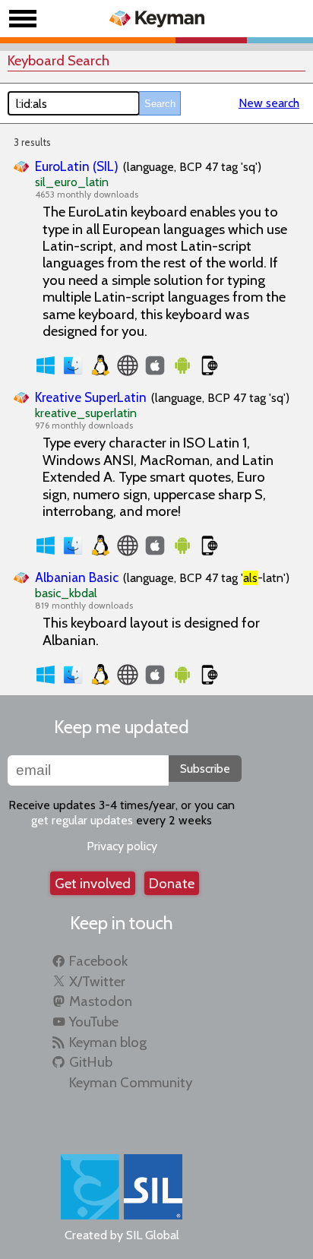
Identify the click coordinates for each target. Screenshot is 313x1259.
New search (269, 103)
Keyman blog (108, 1042)
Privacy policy (122, 846)
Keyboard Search (58, 60)
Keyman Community (130, 1082)
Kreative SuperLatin (91, 397)
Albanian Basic (77, 577)
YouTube (94, 1021)
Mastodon (100, 1001)
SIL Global (152, 1235)
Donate (171, 883)
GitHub (90, 1062)
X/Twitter (97, 981)
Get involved (93, 883)
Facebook (98, 961)
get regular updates (82, 820)
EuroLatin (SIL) (77, 166)
